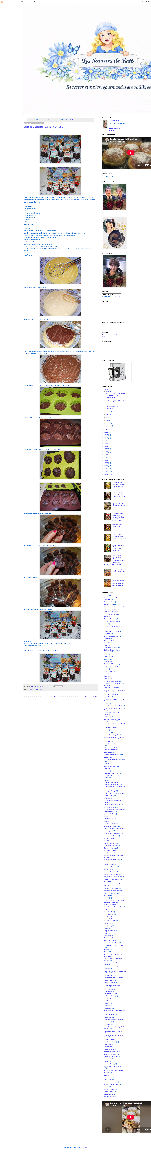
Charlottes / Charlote (111, 664)
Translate (117, 296)
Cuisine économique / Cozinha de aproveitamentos (114, 738)
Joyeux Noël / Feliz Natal (112, 859)
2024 (106, 432)
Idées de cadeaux (110, 838)
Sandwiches (108, 1044)
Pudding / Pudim (109, 996)
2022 (106, 438)
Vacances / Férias (110, 1082)
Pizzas (106, 952)
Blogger (84, 1148)
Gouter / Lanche (109, 823)
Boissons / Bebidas (110, 629)
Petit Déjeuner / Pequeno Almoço (115, 945)
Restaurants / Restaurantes (113, 1019)
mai (107, 417)
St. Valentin (107, 1059)
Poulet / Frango (109, 980)
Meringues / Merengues (112, 874)
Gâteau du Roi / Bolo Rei (112, 804)
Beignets (107, 616)
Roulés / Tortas (109, 1039)
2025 (106, 429)
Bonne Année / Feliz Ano (112, 631)
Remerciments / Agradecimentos (114, 1010)
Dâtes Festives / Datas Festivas (114, 744)
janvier (108, 426)
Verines (106, 1087)
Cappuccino (108, 661)
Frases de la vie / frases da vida (114, 786)
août (108, 391)
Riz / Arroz (107, 1022)
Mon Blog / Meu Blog (111, 888)
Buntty (106, 645)
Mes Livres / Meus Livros (112, 879)
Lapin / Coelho (109, 864)
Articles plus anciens (90, 696)
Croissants (107, 732)
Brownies (107, 638)
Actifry (106, 595)
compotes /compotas (111, 681)
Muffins (106, 898)
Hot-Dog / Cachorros (111, 836)
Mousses (107, 895)
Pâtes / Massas (109, 940)
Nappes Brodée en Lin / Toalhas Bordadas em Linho (114, 901)
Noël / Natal (39, 689)
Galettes (107, 798)
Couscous (107, 716)
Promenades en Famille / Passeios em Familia (112, 992)
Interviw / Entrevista (110, 843)
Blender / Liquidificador (111, 621)
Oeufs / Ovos (108, 914)
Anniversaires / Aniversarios (113, 607)
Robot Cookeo (108, 1024)
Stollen (106, 1061)
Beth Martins (115, 120)
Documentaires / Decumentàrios (114, 759)
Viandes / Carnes (109, 1089)
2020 (106, 443)
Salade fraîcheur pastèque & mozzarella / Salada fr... (115, 401)
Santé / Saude (108, 1046)
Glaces (106, 821)
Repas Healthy (109, 1014)
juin (107, 414)
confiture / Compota (110, 694)
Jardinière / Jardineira (111, 850)
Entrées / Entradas (110, 766)
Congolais (107, 697)
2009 (106, 474)
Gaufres (106, 816)
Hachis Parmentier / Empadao (114, 828)
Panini (106, 928)
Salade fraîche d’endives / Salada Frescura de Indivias (119, 536)
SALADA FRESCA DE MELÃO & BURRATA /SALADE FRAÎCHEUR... (115, 395)
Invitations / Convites (111, 845)
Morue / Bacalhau (110, 893)
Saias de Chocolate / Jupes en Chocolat (43, 127)
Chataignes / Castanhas (112, 666)
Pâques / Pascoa (109, 931)
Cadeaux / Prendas (110, 647)
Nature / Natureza (110, 904)
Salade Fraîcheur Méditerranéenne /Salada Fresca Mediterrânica (118, 547)
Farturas (107, 768)
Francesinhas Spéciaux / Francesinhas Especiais (112, 783)
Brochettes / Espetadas (111, 636)
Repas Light (108, 1017)
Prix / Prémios (108, 989)
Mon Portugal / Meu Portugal (113, 890)
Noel (105, 909)
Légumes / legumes (110, 867)
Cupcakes (107, 741)
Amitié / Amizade (109, 602)
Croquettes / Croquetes (111, 735)
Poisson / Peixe (109, 975)
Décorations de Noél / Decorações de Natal (111, 748)
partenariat (107, 935)
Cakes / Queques (109, 656)
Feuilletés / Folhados (111, 773)
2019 (106, 446)
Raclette (106, 1003)
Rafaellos (107, 1005)
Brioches (107, 633)
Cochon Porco (108, 678)
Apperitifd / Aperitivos (111, 611)
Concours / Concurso (111, 688)
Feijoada (107, 771)
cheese (106, 669)
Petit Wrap (107, 949)
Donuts (106, 763)
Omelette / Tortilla (109, 921)
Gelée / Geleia (108, 818)
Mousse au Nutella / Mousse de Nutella (118, 504)
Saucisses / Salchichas (111, 1051)
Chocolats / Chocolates (111, 674)
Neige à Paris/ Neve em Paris (113, 907)
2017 (106, 452)
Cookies (106, 703)
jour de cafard (108, 853)
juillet (108, 412)
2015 (106, 457)
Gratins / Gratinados (110, 826)
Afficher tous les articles (77, 120)
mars (108, 423)
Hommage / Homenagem (112, 833)
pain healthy (108, 926)
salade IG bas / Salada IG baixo (117, 525)
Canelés (32, 689)
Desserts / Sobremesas (111, 754)
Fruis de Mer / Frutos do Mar (113, 793)
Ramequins (107, 1008)
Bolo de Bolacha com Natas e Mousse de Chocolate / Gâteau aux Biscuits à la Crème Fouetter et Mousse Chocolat (114, 561)
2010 (106, 471)
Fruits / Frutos (108, 795)
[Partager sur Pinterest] (62, 686)
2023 (106, 435)
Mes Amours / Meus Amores (113, 876)
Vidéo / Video (108, 1091)
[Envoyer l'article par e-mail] (49, 686)
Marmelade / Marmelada (112, 872)
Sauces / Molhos (109, 1049)
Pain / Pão (107, 923)
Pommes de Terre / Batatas (113, 977)
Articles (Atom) (37, 700)
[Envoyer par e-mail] (54, 686)
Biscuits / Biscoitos (110, 619)
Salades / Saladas (110, 1042)
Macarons (107, 869)
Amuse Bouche (109, 604)
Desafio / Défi (108, 752)
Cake (105, 654)
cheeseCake (108, 671)
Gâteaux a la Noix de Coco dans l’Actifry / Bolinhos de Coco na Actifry (118, 582)
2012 (106, 466)
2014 (106, 460)
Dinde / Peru (108, 757)
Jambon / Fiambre (110, 848)
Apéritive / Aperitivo (110, 609)
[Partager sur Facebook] (60, 686)
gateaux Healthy (109, 814)
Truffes (106, 1075)
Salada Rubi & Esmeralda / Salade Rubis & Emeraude (118, 494)
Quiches (106, 1000)
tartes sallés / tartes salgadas (113, 1066)
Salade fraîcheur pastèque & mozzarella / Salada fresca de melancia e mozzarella (118, 517)
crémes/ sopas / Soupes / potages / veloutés (112, 720)
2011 (106, 468)
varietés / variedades (111, 1084)
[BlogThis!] (56, 686)
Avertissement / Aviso (111, 614)
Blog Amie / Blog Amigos (112, 626)
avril (107, 420)
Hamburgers (108, 831)
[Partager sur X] (58, 686)
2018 (106, 449)
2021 (106, 440)
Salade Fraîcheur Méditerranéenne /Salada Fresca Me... (115, 406)
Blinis (105, 624)
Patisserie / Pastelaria (111, 943)
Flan (105, 780)
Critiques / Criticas (110, 727)
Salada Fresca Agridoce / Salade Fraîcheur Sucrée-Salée (118, 485)
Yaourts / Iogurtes (110, 1096)
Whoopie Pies (108, 1094)
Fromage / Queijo (109, 791)
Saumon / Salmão (110, 1054)
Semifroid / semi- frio (111, 1056)
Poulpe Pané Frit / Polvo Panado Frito (118, 570)
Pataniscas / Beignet (110, 938)
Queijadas (107, 998)
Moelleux (107, 881)
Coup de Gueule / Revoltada (113, 706)
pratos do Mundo (109, 982)
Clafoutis (107, 676)
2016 (106, 454)
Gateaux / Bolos (109, 807)
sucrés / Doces (109, 1064)
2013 (106, 463)
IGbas (106, 840)
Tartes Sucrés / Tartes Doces (113, 1070)
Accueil (53, 696)
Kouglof (106, 862)
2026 (106, 389)
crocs (106, 730)
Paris (105, 933)
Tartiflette (107, 1073)
